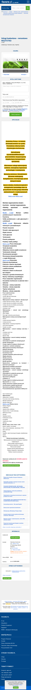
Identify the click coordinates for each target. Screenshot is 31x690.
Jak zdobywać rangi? (6, 672)
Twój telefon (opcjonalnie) (18, 100)
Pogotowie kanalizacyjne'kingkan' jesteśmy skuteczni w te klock (13, 524)
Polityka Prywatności (6, 625)
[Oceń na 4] (9, 604)
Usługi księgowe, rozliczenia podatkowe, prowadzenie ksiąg (13, 491)
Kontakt (3, 641)
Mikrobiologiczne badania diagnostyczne (19, 606)
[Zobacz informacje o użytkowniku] (11, 534)
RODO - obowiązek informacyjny (9, 629)
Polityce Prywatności (17, 685)
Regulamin (4, 627)
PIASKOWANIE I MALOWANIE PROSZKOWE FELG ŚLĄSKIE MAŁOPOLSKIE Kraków (15, 500)
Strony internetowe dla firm (8, 643)
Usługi (2, 657)
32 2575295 (15, 548)
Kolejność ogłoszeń (6, 670)
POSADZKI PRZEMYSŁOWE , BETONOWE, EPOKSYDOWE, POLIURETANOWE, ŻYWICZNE (14, 487)
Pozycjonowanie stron (6, 647)
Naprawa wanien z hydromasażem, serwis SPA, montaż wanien (14, 519)
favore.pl (12, 1)
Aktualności (4, 623)
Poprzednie (6, 74)
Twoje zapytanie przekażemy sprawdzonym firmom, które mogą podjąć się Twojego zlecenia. (15, 106)
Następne (23, 74)
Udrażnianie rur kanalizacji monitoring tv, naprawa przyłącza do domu (15, 496)
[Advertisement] (15, 26)
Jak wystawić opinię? (6, 674)
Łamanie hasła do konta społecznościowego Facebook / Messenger (14, 515)
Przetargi (3, 661)
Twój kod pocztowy (7, 100)
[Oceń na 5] (10, 604)
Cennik (3, 679)
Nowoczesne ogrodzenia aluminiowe (12, 507)
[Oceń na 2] (7, 604)
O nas (2, 621)
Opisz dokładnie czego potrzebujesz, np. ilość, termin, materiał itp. (14, 83)
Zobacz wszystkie (6, 575)
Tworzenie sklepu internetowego (9, 645)
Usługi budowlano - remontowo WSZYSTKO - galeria (16, 601)
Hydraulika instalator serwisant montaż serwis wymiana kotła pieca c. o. (14, 482)
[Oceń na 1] (6, 604)
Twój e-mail (5, 94)
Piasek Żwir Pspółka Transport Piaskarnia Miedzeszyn (13, 478)
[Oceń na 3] (8, 604)
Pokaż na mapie (16, 549)
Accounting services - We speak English (13, 504)
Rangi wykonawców (6, 677)
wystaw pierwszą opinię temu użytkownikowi (18, 571)
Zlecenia (3, 659)
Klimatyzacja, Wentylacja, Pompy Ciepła (13, 510)
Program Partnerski (6, 638)
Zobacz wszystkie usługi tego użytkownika (12, 527)
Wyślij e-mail (11, 196)
